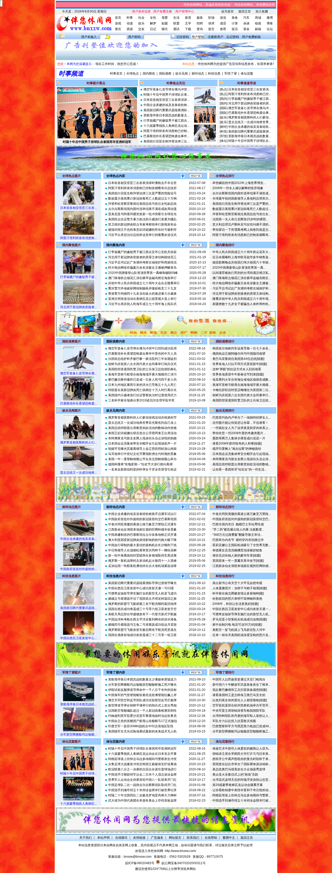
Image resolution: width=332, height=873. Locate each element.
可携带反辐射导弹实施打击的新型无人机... (241, 614)
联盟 (176, 23)
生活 (176, 17)
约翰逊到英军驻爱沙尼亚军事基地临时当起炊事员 (142, 716)
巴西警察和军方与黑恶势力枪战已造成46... (241, 726)
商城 (258, 17)
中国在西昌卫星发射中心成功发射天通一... (241, 609)
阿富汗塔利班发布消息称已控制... (166, 131)
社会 (141, 17)
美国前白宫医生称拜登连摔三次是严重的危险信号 (142, 193)
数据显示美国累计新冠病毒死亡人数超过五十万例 (142, 198)
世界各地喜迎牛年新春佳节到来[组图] (238, 374)
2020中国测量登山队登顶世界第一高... (239, 267)
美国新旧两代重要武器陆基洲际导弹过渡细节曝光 (142, 583)
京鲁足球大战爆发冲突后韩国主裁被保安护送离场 (142, 764)
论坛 (270, 29)
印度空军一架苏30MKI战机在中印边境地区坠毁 (140, 726)
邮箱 (258, 29)
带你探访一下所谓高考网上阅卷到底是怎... (241, 230)
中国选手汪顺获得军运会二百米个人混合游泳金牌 (142, 774)
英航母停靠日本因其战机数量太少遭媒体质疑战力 (142, 679)
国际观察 (165, 73)
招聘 (200, 23)
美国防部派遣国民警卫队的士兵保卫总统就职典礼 (142, 369)
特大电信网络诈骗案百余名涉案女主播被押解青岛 (142, 267)
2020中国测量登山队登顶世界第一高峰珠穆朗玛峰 (143, 273)
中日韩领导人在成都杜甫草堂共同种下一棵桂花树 (142, 550)
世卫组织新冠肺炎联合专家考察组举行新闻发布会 (142, 224)
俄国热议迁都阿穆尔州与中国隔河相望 (238, 353)
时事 (130, 17)
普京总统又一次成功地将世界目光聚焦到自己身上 (142, 423)
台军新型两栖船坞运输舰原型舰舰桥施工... (241, 731)
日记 (153, 29)
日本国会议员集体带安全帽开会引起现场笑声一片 (142, 443)
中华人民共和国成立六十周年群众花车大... (241, 252)
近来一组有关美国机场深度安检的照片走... (241, 635)
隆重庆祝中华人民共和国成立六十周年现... (241, 299)
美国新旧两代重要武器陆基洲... (249, 131)
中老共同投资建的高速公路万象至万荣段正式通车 (142, 524)
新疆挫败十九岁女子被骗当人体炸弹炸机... (241, 304)
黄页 (118, 29)
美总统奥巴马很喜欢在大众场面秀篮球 (238, 769)
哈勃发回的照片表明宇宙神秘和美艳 (237, 598)
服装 (200, 17)
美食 (235, 17)
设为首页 (227, 11)
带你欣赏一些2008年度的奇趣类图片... (239, 433)
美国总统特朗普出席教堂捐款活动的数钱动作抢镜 (142, 428)
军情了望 (230, 73)
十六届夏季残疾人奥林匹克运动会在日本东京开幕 (142, 754)
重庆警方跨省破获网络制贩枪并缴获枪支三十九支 (142, 288)
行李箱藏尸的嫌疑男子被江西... (249, 99)
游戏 (118, 23)
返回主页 (244, 11)
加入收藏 (261, 11)
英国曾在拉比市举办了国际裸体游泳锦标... (241, 764)
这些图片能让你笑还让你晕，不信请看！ (240, 423)
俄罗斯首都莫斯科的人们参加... (249, 117)
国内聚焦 (149, 73)
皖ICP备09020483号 (139, 863)
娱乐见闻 (181, 73)
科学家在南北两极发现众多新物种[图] (238, 593)
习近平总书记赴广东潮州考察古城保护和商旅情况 (142, 262)
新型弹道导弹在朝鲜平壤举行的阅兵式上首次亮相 (142, 705)
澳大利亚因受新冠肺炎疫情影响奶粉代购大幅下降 (142, 540)
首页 (118, 17)
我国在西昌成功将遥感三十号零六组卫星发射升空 (142, 609)
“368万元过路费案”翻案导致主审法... (237, 535)
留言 (211, 29)
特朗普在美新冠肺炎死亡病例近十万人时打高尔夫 (142, 390)
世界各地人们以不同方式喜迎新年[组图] (239, 364)
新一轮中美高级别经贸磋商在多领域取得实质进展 (142, 555)
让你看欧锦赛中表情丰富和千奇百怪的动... (241, 790)
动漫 (130, 23)
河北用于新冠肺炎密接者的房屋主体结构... (241, 293)
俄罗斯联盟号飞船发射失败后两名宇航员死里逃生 (142, 630)
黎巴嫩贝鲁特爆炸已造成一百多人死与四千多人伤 (142, 379)
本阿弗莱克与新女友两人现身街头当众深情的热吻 (142, 438)
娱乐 (141, 23)
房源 (130, 29)
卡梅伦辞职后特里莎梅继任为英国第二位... (241, 390)
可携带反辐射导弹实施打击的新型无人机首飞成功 (142, 593)
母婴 (165, 17)
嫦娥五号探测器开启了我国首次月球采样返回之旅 (142, 598)
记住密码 (182, 37)
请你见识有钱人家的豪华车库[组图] (236, 555)
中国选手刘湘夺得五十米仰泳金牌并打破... (241, 800)
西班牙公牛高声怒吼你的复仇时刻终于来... (241, 759)
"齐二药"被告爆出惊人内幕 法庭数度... (238, 529)
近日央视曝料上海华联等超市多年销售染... (241, 257)
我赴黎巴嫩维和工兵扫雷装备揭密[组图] (239, 690)
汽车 (246, 17)
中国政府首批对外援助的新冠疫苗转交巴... (241, 519)
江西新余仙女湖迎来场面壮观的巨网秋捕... (241, 566)
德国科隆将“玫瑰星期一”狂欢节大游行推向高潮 (140, 464)
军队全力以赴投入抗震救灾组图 (234, 721)
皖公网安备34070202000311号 (184, 863)
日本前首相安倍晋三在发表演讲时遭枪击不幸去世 (142, 183)
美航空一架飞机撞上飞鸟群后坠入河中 (238, 630)
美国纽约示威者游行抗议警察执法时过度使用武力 (142, 395)
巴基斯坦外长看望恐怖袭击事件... (166, 136)
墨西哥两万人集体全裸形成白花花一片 (238, 438)
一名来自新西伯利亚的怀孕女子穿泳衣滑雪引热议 (142, 469)
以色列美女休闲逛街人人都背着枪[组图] (239, 700)
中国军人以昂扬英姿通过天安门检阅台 (238, 679)
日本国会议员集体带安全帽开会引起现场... (241, 454)
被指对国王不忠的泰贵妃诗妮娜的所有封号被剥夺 (142, 230)
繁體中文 (229, 837)
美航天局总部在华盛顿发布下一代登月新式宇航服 (142, 614)
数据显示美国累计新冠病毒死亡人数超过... (241, 209)
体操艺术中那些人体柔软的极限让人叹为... (241, 748)
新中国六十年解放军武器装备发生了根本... (241, 684)
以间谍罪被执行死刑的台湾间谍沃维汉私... (241, 273)
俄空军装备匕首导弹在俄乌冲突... (166, 89)
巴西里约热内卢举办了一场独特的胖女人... (241, 417)
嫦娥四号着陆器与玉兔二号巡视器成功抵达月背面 (142, 624)
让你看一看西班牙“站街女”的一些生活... (239, 469)
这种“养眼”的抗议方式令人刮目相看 (236, 369)
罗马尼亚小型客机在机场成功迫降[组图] (239, 619)
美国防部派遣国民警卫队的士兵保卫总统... (241, 400)
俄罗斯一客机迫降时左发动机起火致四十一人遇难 (142, 561)
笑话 (235, 29)
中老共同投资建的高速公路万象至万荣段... (241, 514)
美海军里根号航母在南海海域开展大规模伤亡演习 (142, 374)
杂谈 (246, 23)
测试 (176, 29)
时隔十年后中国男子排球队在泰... (166, 94)
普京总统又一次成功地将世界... (249, 122)
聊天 (165, 29)
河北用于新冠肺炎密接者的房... (249, 103)
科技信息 (214, 73)
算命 (246, 29)
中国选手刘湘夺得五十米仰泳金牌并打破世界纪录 (142, 790)
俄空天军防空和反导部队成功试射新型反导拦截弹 (142, 700)
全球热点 (132, 73)
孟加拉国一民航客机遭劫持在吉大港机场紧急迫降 (142, 566)
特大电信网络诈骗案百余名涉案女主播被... (241, 283)
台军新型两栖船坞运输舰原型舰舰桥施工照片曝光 (142, 684)
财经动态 (198, 73)
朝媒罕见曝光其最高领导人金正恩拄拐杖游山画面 (142, 449)
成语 (223, 23)
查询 (200, 29)
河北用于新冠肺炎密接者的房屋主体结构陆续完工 (142, 257)
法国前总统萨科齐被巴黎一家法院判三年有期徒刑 (142, 359)
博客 (270, 23)
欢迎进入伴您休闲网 (149, 851)
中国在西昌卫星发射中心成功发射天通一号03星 (141, 588)
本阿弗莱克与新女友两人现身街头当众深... (241, 459)
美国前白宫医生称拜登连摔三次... (166, 141)
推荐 (223, 29)
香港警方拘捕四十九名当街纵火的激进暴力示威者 (142, 293)
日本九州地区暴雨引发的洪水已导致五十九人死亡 (142, 385)
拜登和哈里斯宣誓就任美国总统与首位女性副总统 (142, 204)
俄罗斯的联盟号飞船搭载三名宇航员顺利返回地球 (142, 604)
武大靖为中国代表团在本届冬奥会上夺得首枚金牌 (142, 800)
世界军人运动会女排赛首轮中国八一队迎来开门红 (142, 780)
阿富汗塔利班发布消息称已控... (249, 94)
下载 (188, 29)
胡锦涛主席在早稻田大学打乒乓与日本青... (241, 754)
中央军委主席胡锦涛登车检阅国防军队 (238, 710)
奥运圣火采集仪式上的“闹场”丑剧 (235, 774)
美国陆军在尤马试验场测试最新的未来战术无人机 (142, 731)
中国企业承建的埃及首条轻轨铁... (166, 105)
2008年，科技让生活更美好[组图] (235, 604)
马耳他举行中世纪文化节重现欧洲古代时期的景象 (142, 454)
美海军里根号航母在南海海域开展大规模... (241, 385)
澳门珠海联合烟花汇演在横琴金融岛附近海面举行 (142, 278)
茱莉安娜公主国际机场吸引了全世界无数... (241, 545)
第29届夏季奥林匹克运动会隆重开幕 (237, 785)
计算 (235, 23)
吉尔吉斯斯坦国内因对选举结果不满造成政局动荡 (142, 209)
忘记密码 (232, 37)
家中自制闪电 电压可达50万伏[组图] (237, 624)
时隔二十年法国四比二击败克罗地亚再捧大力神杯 (142, 795)
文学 (188, 23)
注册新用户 (215, 37)
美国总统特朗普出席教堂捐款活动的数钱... (241, 464)
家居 (188, 17)
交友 (141, 29)
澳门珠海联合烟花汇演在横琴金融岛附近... (241, 278)
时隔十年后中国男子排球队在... (249, 141)
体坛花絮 (247, 73)
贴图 (165, 23)
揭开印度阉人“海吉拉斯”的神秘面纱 (236, 449)
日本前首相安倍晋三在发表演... (249, 89)
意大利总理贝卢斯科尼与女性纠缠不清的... (241, 224)
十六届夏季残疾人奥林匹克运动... (166, 126)
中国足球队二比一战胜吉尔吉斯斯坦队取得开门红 (142, 785)
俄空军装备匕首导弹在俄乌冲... (249, 108)
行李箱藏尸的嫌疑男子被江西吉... (166, 120)
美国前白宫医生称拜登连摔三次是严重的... (241, 204)
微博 (270, 17)
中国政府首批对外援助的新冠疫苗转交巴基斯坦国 (142, 519)
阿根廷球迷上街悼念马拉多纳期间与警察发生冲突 (142, 759)
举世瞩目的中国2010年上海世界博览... (239, 183)
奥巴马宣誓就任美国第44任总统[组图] (238, 359)
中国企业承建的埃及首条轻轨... (249, 127)
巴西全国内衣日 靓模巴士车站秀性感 (238, 524)
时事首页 (116, 73)
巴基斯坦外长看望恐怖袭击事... (249, 113)
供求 (211, 23)
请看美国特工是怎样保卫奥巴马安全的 (238, 695)
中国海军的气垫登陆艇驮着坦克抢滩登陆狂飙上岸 (142, 695)
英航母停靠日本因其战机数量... (249, 136)
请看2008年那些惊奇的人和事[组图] (237, 443)
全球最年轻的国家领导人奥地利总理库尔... (241, 198)
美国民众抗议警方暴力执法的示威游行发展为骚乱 (142, 219)
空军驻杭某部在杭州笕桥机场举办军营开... (241, 705)
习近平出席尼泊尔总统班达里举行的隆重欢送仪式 (142, 235)
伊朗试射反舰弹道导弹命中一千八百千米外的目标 (142, 690)
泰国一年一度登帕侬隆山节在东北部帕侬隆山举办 (142, 459)
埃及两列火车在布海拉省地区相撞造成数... (241, 379)
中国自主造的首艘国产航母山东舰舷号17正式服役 (142, 721)
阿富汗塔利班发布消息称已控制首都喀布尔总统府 (142, 188)
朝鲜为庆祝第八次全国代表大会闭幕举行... (241, 395)
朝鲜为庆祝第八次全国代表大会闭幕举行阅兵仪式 (142, 364)
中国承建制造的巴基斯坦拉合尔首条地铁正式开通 (142, 535)
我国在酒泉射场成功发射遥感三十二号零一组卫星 (142, 635)
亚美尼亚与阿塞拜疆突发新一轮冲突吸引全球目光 (142, 214)
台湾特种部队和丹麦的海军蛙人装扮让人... (241, 716)
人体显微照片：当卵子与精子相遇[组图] (239, 588)
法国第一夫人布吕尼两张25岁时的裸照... (240, 219)
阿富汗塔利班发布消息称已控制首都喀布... (241, 235)
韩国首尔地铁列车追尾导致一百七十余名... (241, 348)
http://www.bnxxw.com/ (180, 851)
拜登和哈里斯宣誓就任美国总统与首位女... (241, 214)
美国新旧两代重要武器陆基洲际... (166, 110)
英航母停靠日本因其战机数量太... (166, 115)
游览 (223, 17)
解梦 (153, 23)
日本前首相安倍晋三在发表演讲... (166, 100)
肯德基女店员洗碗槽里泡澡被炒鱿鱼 (237, 550)
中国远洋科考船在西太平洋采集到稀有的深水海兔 (142, 619)
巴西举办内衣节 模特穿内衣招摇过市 (238, 540)
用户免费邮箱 (251, 37)
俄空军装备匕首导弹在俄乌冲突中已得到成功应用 (142, 348)
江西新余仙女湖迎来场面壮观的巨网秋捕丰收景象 (142, 529)
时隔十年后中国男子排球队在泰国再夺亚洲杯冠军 (97, 142)
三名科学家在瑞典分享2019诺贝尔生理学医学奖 (141, 400)
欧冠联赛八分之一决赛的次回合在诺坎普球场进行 (142, 769)
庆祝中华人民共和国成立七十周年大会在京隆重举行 (144, 283)
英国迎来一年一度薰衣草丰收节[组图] (238, 561)
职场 (211, 17)
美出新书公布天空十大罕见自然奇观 (237, 583)
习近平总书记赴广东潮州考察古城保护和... (241, 288)
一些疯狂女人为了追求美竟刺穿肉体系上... (241, 428)
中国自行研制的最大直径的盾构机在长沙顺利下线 (142, 545)
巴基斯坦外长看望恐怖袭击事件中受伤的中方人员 (142, 353)
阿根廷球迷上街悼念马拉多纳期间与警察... (241, 795)
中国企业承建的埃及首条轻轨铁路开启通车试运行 (142, 514)
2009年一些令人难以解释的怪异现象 (237, 188)
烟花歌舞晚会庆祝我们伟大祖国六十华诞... (241, 262)
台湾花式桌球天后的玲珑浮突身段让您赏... (241, 780)
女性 (153, 17)
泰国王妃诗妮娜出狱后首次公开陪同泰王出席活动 (142, 433)
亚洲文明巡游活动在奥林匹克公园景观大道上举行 (142, 299)
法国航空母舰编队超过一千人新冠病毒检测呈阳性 (142, 710)
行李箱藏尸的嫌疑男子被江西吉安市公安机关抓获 (142, 252)
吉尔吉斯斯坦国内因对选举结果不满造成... (241, 193)
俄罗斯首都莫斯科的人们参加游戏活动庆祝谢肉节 (142, 417)
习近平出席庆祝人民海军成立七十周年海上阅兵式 (142, 304)
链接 (258, 23)
